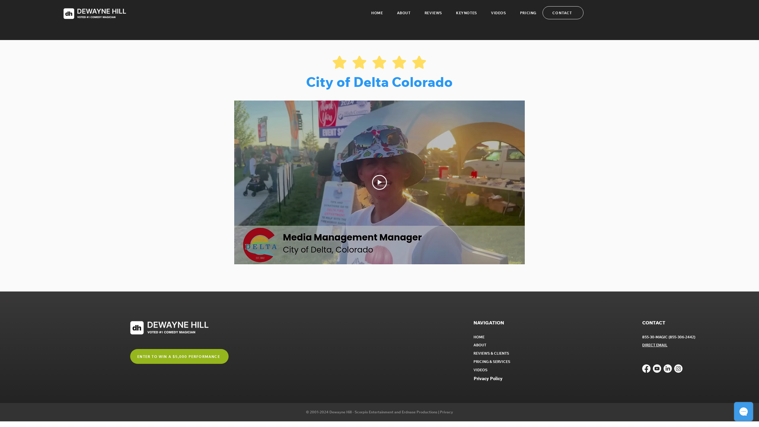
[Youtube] (657, 368)
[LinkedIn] (668, 368)
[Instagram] (678, 368)
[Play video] (379, 182)
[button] (466, 13)
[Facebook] (646, 368)
